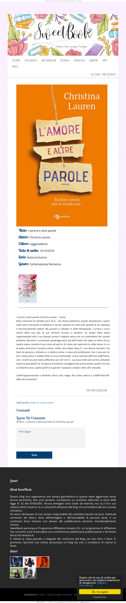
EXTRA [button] (64, 60)
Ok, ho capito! (100, 592)
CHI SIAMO (30, 60)
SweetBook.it (30, 594)
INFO (15, 66)
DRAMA (94, 60)
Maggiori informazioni (93, 584)
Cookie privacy (100, 597)
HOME (16, 60)
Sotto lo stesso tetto (42, 402)
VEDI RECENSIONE (96, 390)
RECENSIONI (49, 60)
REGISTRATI (109, 74)
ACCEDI (96, 74)
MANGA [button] (78, 60)
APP (105, 60)
